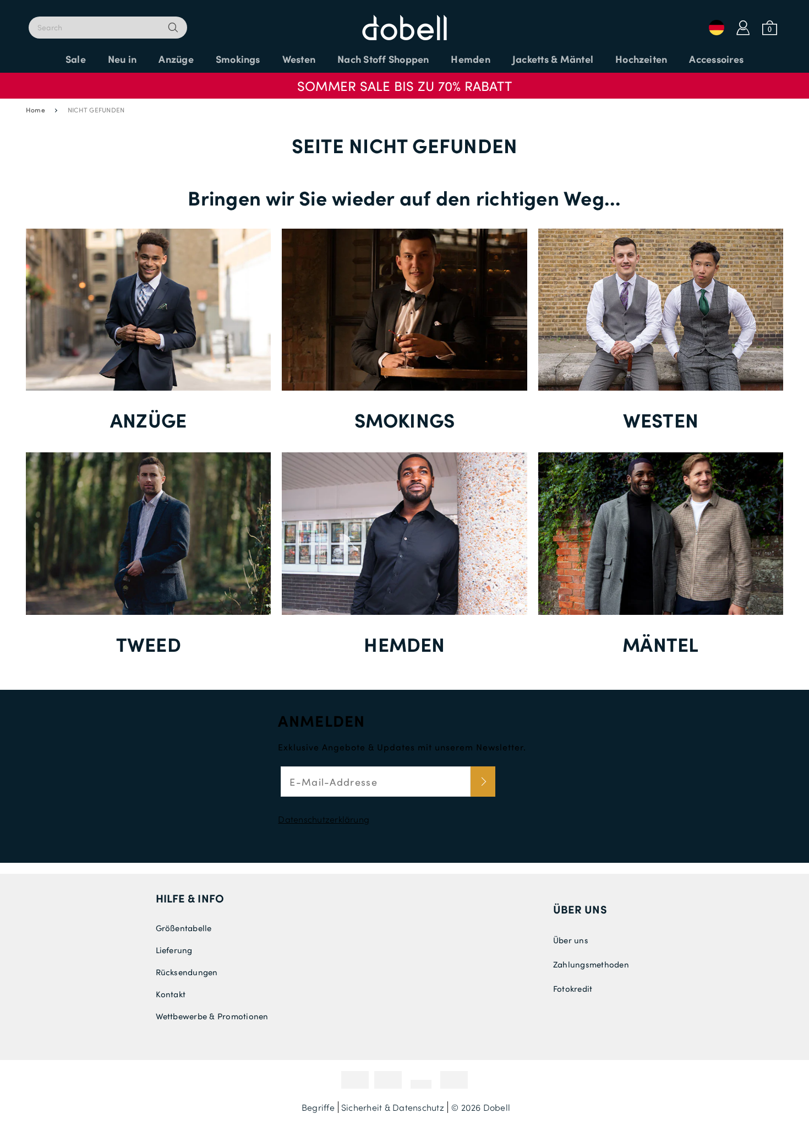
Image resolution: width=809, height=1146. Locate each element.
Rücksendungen (187, 971)
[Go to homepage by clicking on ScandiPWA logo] (404, 22)
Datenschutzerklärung (323, 819)
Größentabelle (184, 927)
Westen (660, 419)
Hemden (404, 643)
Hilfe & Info (190, 898)
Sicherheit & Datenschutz (392, 1107)
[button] (404, 80)
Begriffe (318, 1107)
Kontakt (171, 993)
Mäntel (660, 643)
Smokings (404, 419)
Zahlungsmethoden (591, 964)
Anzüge (148, 419)
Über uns (580, 909)
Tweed (148, 643)
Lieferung (174, 949)
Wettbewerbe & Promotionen (212, 1015)
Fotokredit (572, 988)
